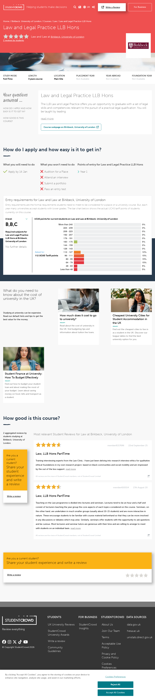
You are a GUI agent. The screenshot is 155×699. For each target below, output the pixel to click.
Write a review (14, 496)
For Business (140, 7)
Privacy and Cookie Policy (110, 655)
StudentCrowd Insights (88, 626)
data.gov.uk (134, 624)
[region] (77, 684)
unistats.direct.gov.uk (139, 637)
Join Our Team (111, 631)
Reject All (115, 684)
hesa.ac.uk (133, 631)
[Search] (75, 7)
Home (6, 21)
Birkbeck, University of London (26, 21)
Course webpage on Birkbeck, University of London (70, 127)
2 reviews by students (13, 40)
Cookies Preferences (109, 665)
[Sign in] (93, 7)
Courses (47, 21)
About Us (107, 624)
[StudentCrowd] (13, 7)
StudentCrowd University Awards (58, 632)
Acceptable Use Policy (111, 645)
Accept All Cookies (115, 692)
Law (55, 21)
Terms (105, 637)
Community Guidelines (55, 649)
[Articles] (79, 7)
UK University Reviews (61, 624)
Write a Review (113, 7)
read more (47, 118)
